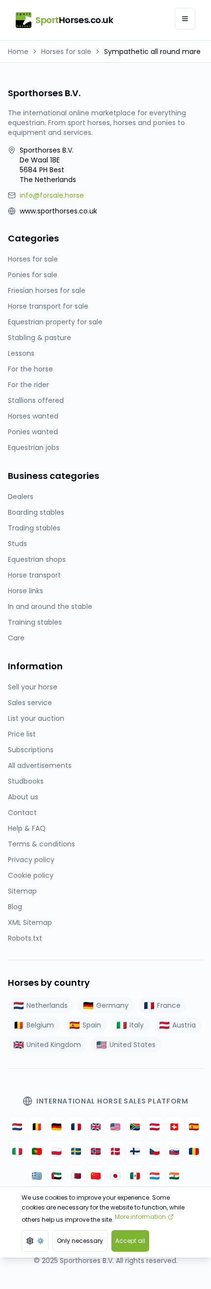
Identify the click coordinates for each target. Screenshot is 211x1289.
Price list (22, 734)
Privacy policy (31, 860)
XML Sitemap (30, 922)
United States (132, 1045)
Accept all (130, 1240)
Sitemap (22, 891)
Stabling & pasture (39, 337)
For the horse (30, 369)
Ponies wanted (33, 432)
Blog (15, 907)
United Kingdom (53, 1045)
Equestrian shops (37, 559)
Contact (22, 812)
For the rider (28, 385)
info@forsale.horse (52, 195)
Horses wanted (33, 416)
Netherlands (47, 1005)
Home (18, 51)
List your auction (36, 718)
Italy (137, 1025)
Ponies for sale (32, 275)
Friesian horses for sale (46, 290)
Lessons (21, 353)
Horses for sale (66, 51)
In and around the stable (50, 606)
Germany (112, 1005)
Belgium (40, 1025)
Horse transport (34, 575)
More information (140, 1216)
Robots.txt (25, 938)
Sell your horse (32, 687)
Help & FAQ (27, 828)
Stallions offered (36, 400)
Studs (17, 544)
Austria (184, 1025)
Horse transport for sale (48, 306)
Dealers (20, 496)
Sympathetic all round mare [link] (152, 51)
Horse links (25, 591)
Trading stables (34, 528)
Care (16, 638)
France (169, 1005)
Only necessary (80, 1240)
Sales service (30, 703)
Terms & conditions (41, 844)
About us (23, 797)
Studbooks (26, 781)
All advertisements (40, 765)
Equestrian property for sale (55, 322)
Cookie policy (30, 875)
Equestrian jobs (33, 447)
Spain (91, 1025)
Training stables (35, 622)
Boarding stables (36, 512)
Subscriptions (30, 750)
